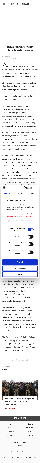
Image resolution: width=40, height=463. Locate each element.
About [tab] (33, 193)
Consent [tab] (7, 193)
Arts (30, 431)
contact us (28, 457)
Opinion (30, 435)
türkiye (4, 370)
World (10, 428)
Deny (20, 274)
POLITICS (10, 424)
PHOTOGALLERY (12, 408)
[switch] (31, 237)
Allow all (20, 262)
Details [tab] (20, 193)
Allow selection (20, 268)
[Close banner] (37, 187)
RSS (35, 457)
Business (30, 428)
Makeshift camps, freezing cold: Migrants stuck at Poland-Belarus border (19, 401)
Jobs (5, 457)
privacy (11, 457)
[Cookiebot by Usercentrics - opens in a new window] (24, 187)
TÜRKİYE (30, 424)
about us (19, 457)
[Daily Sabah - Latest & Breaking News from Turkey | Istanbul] (20, 4)
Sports (10, 435)
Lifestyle (10, 431)
